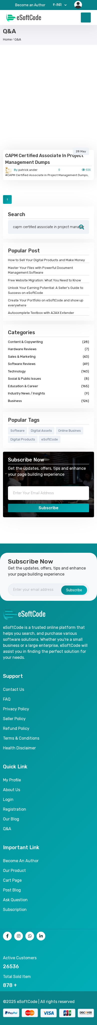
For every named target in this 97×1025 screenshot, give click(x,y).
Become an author (21, 860)
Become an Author (30, 5)
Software (17, 430)
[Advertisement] (48, 98)
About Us (11, 789)
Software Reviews (48, 364)
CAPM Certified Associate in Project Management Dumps (44, 159)
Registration (14, 809)
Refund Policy (16, 728)
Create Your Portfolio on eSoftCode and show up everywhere (45, 302)
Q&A (17, 39)
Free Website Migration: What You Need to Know (44, 280)
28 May (81, 151)
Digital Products (22, 439)
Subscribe (48, 507)
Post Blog (12, 890)
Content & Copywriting (48, 342)
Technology (48, 371)
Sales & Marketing (48, 356)
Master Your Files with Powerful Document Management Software (40, 270)
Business (48, 401)
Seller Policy (14, 718)
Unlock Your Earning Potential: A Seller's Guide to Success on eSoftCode (45, 290)
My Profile (12, 780)
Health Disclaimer (19, 748)
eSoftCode (49, 439)
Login (8, 799)
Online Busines (69, 430)
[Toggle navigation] (86, 18)
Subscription (15, 909)
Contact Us (13, 689)
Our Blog (11, 819)
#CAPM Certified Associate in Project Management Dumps (46, 175)
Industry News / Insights (48, 393)
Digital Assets (41, 430)
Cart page (12, 880)
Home (7, 39)
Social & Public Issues (48, 378)
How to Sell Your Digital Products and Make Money (46, 260)
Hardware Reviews (48, 349)
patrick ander (26, 170)
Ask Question (15, 899)
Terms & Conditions (21, 738)
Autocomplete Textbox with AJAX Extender (41, 313)
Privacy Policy (16, 709)
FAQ (6, 699)
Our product (14, 870)
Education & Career (48, 386)
